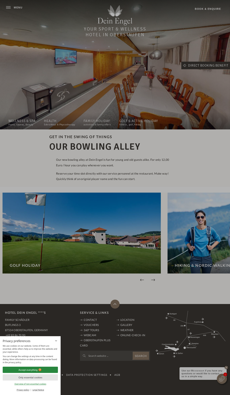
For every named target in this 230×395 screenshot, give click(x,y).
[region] (30, 354)
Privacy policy (23, 389)
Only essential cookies (30, 377)
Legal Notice (38, 389)
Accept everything (28, 370)
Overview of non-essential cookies (30, 384)
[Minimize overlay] (56, 340)
